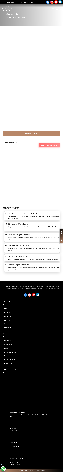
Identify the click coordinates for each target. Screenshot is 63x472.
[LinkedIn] (60, 2)
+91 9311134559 (31, 127)
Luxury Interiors (10, 50)
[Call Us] (3, 465)
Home (6, 309)
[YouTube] (56, 2)
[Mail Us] (3, 468)
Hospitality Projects (11, 100)
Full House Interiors (11, 45)
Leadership (8, 316)
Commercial (8, 344)
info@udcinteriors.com (27, 2)
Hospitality (7, 348)
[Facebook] (47, 2)
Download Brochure (49, 145)
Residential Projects (11, 89)
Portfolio (7, 320)
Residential (8, 341)
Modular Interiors (10, 352)
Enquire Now (31, 133)
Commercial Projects (12, 95)
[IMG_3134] (31, 165)
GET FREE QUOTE (61, 236)
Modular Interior (10, 40)
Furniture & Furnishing (12, 72)
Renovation (9, 56)
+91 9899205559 (9, 2)
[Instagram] (52, 2)
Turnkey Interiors (10, 61)
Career (6, 324)
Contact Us (7, 328)
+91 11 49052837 (15, 445)
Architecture (9, 67)
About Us (7, 312)
